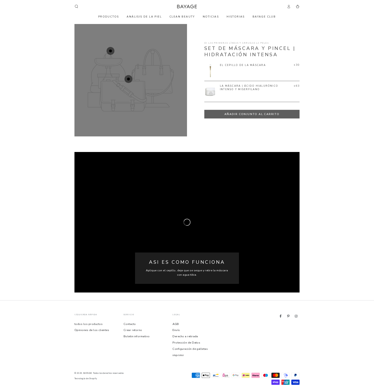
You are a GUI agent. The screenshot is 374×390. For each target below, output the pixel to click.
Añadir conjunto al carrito (251, 114)
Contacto (130, 324)
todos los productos (88, 324)
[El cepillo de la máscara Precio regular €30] (110, 51)
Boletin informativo (137, 336)
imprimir (178, 355)
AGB (175, 324)
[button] (76, 6)
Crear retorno (133, 330)
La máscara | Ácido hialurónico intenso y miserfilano (249, 87)
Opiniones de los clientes (91, 330)
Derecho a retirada (185, 336)
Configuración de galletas (190, 349)
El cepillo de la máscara (243, 65)
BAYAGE (87, 373)
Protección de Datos (186, 343)
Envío (176, 330)
